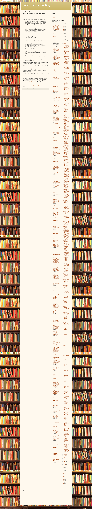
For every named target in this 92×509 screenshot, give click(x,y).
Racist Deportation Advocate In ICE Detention (55, 172)
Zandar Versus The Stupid (56, 460)
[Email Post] (33, 88)
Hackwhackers (55, 170)
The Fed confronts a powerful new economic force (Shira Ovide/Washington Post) (56, 236)
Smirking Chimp (55, 382)
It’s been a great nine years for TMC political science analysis (56, 250)
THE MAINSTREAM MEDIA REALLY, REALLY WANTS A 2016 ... (66, 115)
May (64, 460)
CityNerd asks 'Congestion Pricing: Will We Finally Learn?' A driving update (56, 101)
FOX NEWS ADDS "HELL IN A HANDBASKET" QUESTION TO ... (66, 186)
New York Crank (55, 258)
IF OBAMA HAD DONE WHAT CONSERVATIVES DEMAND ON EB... (66, 98)
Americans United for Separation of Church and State (56, 63)
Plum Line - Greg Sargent (56, 295)
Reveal (54, 341)
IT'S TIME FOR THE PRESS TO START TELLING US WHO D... (66, 218)
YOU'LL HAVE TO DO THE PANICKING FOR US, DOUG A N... (66, 148)
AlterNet (54, 42)
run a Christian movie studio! (32, 81)
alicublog (54, 36)
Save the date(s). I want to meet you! (56, 411)
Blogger (52, 502)
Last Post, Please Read (56, 461)
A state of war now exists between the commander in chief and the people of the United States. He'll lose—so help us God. (56, 277)
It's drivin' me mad (55, 66)
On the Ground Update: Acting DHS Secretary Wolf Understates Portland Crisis (56, 289)
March (65, 462)
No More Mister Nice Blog (36, 5)
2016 (63, 36)
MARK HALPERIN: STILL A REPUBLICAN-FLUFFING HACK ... (66, 391)
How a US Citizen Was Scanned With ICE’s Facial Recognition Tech (56, 344)
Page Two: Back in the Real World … (56, 178)
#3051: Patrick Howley (56, 149)
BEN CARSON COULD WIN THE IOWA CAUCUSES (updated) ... (65, 270)
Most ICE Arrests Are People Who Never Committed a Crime (56, 129)
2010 (63, 471)
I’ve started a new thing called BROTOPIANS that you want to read (56, 422)
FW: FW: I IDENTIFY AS (56, 256)
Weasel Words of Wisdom (55, 427)
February (65, 464)
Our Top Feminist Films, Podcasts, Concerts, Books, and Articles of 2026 (56, 350)
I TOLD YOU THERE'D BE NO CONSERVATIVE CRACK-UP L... (66, 181)
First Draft (54, 151)
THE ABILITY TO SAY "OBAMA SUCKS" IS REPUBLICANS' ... (66, 223)
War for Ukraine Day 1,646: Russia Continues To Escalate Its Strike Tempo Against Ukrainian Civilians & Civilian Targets (56, 81)
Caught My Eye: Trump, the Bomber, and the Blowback (56, 333)
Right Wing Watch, (27, 17)
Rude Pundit (55, 360)
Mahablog (54, 226)
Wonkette (54, 434)
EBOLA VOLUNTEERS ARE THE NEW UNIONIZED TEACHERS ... (66, 127)
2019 (63, 32)
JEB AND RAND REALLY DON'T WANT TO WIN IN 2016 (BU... (66, 138)
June (64, 458)
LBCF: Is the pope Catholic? (55, 379)
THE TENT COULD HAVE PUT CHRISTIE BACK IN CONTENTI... (66, 103)
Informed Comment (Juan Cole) (56, 190)
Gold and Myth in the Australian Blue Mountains (56, 107)
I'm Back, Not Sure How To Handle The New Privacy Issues (56, 28)
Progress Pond (55, 320)
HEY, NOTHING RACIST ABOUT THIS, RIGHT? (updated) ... (66, 191)
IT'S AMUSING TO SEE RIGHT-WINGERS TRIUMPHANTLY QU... (66, 260)
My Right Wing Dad (56, 254)
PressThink (55, 315)
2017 (63, 35)
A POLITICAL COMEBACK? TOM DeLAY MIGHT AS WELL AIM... (66, 412)
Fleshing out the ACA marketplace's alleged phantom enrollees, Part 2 (56, 449)
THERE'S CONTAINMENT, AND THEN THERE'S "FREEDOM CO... (66, 374)
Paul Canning (55, 281)
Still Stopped (55, 205)
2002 (63, 483)
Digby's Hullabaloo (56, 132)
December (65, 40)
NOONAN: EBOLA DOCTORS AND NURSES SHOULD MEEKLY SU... (66, 52)
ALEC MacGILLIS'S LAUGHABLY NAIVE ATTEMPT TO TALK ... (66, 276)
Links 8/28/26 (55, 242)
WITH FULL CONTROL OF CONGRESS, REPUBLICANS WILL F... (66, 87)
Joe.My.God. (55, 199)
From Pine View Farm (55, 157)
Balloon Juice (55, 77)
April (64, 461)
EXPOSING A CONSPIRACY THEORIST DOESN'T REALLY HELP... (66, 197)
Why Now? (54, 430)
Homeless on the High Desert (55, 177)
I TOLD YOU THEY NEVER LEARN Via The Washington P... (66, 352)
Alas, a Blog (55, 31)
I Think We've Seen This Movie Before (56, 168)
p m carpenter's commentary (55, 273)
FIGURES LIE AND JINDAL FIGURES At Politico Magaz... (66, 298)
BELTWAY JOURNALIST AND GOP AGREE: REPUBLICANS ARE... (66, 202)
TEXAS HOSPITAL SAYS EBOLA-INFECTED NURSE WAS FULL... (66, 308)
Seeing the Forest (55, 365)
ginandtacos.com (55, 161)
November (65, 42)
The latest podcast (55, 91)
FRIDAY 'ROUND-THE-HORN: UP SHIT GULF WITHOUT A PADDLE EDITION (56, 38)
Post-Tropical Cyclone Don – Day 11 (56, 432)
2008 (63, 474)
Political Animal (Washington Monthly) (55, 297)
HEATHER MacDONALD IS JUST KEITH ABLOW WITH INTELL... (66, 175)
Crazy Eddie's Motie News (56, 98)
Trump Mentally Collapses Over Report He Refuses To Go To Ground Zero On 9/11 (56, 306)
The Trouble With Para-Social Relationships (56, 246)
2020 (63, 30)
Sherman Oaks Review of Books (55, 373)
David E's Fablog (55, 123)
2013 (63, 467)
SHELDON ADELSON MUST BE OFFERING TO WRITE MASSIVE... (66, 423)
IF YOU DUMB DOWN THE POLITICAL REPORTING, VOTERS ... (66, 82)
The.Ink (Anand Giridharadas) (55, 409)
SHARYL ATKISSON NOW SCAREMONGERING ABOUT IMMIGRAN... (66, 330)
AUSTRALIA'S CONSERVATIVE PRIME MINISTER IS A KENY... (66, 342)
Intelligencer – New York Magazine (56, 198)
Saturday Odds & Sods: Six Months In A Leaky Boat (56, 153)
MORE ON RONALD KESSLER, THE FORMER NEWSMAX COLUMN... (66, 445)
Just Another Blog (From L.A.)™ (56, 213)
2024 (63, 24)
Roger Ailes (54, 354)
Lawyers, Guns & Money (56, 221)
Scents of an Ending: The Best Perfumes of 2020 (56, 374)
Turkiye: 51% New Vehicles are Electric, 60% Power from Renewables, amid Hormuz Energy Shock (56, 192)
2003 (63, 482)
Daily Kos (54, 115)
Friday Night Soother (56, 133)
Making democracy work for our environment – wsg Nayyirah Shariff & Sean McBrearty (56, 143)
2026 (63, 21)
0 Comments (36, 88)
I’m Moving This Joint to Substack (56, 322)
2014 (63, 39)
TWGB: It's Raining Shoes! (56, 397)
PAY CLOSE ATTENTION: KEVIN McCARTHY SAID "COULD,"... (66, 109)
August (65, 455)
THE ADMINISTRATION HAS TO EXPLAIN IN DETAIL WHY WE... (66, 407)
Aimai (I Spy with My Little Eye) (56, 26)
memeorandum (55, 233)
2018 (63, 33)
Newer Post (24, 121)
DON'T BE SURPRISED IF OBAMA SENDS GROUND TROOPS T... (66, 265)
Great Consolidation (56, 166)
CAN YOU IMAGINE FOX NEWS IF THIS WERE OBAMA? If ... (66, 143)
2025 (63, 23)
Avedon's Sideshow (56, 65)
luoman (45, 502)
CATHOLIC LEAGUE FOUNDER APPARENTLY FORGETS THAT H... (66, 363)
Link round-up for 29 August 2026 (56, 186)
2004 (63, 480)
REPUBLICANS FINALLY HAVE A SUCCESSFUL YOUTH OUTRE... (66, 287)
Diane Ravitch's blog (56, 127)
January (65, 465)
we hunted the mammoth (55, 420)
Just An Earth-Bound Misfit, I (55, 209)
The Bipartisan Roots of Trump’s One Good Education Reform (56, 300)
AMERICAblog (55, 48)
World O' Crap (55, 442)
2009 (63, 473)
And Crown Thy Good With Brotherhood (56, 137)
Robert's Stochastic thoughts (56, 358)
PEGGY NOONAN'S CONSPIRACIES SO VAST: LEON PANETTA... (66, 324)
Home (36, 121)
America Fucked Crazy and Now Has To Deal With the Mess (56, 362)
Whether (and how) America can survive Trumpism (56, 50)
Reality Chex (55, 337)
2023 (63, 26)
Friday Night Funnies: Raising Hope (56, 112)
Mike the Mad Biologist (55, 241)
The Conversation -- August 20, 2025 (56, 338)
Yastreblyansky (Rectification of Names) (55, 454)
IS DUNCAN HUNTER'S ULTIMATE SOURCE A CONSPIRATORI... (66, 347)
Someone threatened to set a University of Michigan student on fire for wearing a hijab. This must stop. (56, 391)
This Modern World (56, 414)
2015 (63, 37)
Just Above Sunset (56, 204)
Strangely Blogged (56, 395)
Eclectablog (55, 140)
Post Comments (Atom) (30, 122)
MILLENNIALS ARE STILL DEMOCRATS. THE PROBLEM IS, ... (66, 67)
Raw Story (54, 324)
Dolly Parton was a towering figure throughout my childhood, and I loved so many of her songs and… (56, 72)
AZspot (54, 69)
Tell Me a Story (55, 405)
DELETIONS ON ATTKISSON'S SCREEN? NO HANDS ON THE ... (66, 46)
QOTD (54, 158)
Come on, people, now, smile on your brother (56, 456)
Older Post (46, 121)
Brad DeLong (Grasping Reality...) (56, 94)
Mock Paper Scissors (56, 244)
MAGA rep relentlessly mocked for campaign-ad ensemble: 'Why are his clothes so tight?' (56, 327)
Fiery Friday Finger (56, 214)
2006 (63, 477)
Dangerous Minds (56, 116)
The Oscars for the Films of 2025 (55, 417)
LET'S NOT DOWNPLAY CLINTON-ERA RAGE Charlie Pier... (66, 450)
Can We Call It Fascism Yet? (56, 33)
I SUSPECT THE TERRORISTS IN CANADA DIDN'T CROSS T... (66, 170)
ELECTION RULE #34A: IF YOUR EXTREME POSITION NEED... (66, 293)
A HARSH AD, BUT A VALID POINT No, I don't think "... (66, 314)
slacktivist (54, 378)
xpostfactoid (55, 447)
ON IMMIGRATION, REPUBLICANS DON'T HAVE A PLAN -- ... (66, 93)
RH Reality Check (56, 347)
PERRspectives (55, 287)
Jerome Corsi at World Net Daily (40, 17)
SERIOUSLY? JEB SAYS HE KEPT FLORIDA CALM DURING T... (66, 72)
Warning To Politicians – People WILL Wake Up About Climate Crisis (56, 368)
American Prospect (56, 61)
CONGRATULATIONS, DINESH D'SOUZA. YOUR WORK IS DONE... (66, 254)
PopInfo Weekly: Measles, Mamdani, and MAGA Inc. (56, 311)
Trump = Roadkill (55, 124)
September (65, 454)
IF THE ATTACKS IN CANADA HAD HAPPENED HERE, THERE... (66, 165)
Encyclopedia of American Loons (55, 148)
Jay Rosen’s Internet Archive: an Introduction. (56, 316)
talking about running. (35, 85)
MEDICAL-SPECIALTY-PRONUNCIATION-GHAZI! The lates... (66, 396)
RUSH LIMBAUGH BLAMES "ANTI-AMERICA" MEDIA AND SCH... (66, 133)
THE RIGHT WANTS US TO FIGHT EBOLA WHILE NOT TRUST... (66, 417)
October (65, 43)
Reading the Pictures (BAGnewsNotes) (56, 331)
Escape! (54, 406)
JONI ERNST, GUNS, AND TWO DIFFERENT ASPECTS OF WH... (66, 159)
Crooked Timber (55, 105)
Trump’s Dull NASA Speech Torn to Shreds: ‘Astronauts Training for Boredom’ (56, 385)
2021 (63, 29)
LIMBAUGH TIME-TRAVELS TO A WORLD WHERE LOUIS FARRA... (66, 429)
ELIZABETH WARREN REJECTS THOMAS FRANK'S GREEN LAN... (66, 302)
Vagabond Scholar (56, 415)
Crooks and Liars (56, 110)
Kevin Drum (55, 216)
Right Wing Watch (56, 353)
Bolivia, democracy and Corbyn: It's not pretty (56, 283)
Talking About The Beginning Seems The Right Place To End (56, 269)
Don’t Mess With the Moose (56, 228)
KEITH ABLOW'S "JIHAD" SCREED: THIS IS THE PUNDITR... (66, 77)
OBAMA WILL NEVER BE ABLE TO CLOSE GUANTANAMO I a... (66, 318)
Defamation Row (55, 427)
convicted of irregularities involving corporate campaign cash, (33, 67)
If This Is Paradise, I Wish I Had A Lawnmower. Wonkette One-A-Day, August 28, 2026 (56, 437)
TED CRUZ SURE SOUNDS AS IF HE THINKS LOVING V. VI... (66, 62)
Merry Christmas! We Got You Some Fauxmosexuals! (56, 443)
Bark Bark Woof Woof (55, 87)
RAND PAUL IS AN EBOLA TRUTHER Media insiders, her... (66, 439)
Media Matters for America (56, 231)
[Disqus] (36, 105)
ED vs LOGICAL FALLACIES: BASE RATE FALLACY (56, 163)
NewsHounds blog (56, 267)
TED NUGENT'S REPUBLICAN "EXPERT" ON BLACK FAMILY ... (66, 434)
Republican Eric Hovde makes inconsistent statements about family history (56, 57)
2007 (63, 476)
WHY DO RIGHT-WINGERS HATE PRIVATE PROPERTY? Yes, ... (66, 153)
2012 (63, 469)
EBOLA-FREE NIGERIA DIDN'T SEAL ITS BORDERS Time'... (66, 208)
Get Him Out (55, 88)
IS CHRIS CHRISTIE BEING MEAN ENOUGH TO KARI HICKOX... (66, 122)
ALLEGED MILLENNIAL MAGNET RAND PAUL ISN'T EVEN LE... (66, 336)
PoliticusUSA (55, 303)
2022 (63, 27)
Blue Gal (54, 90)
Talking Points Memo (55, 401)
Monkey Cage (55, 249)
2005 (63, 479)
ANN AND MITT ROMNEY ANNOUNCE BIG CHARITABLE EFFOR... (66, 281)
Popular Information (56, 309)
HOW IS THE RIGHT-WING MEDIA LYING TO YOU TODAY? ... (66, 237)
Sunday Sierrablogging (56, 182)
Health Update (55, 217)
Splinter (54, 388)
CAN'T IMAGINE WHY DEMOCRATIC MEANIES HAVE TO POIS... (66, 357)
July (64, 457)
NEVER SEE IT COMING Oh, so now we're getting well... (66, 228)
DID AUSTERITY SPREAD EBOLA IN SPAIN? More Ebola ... (66, 380)
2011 (63, 470)
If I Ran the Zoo (55, 181)
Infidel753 (54, 184)
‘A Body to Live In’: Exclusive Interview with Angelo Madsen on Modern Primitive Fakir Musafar (56, 119)
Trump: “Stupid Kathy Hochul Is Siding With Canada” (56, 201)
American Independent (55, 54)
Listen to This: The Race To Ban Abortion (56, 402)
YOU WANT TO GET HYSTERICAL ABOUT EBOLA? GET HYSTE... (66, 385)
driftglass (54, 135)
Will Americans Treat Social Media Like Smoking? (56, 223)
